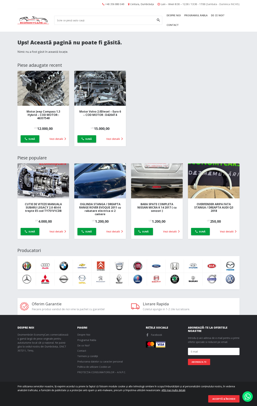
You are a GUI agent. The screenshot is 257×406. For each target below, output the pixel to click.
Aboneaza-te (199, 362)
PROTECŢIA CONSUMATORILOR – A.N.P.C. (101, 372)
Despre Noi (174, 15)
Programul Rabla (196, 15)
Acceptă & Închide (223, 398)
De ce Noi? (217, 15)
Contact (173, 25)
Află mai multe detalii (173, 390)
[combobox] (108, 20)
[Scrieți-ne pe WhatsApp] (247, 396)
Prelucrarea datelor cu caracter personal (100, 361)
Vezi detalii (56, 139)
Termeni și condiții (87, 356)
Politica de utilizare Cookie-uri (94, 366)
